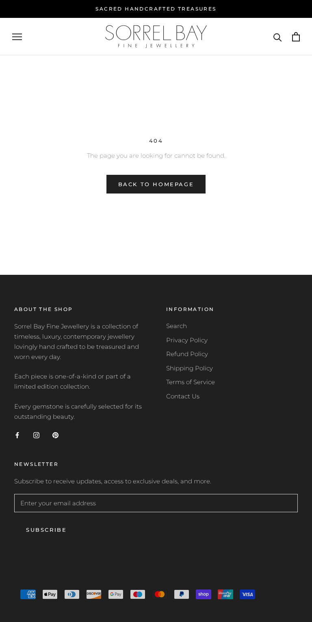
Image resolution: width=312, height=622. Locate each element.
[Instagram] (36, 435)
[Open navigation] (17, 36)
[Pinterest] (55, 435)
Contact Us (182, 396)
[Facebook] (17, 435)
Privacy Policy (187, 340)
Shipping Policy (189, 368)
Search (176, 326)
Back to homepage (156, 184)
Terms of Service (190, 382)
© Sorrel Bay (42, 581)
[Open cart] (296, 36)
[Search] (277, 37)
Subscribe (46, 529)
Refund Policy (187, 354)
